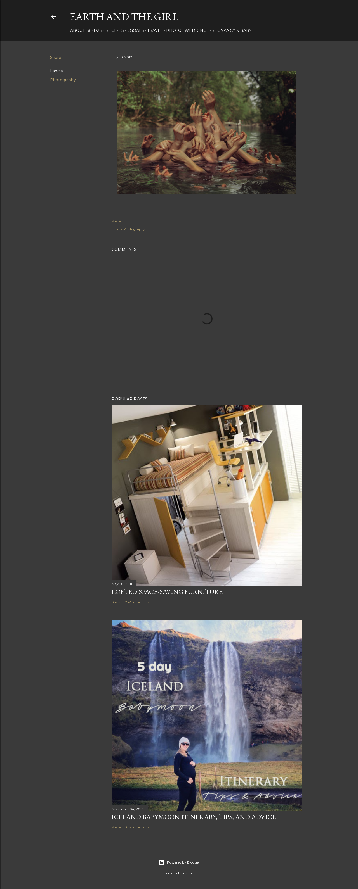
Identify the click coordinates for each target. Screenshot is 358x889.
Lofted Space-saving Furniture (167, 591)
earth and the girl (124, 16)
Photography (63, 79)
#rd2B (95, 30)
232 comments (137, 602)
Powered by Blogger (183, 862)
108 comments (137, 827)
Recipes (114, 30)
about (77, 30)
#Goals (135, 30)
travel (155, 30)
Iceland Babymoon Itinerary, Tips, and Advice (194, 816)
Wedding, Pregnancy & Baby (218, 30)
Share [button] (55, 57)
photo (174, 30)
